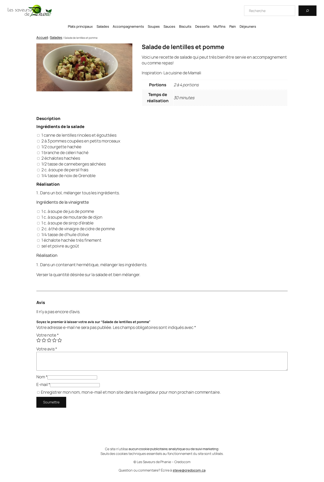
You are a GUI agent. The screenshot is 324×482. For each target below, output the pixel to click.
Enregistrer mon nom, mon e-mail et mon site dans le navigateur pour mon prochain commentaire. (131, 392)
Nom (41, 377)
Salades (56, 37)
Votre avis (46, 349)
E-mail (43, 384)
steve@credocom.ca (189, 470)
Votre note (47, 335)
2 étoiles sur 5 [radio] (44, 340)
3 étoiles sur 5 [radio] (49, 340)
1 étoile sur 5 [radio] (38, 340)
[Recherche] (307, 10)
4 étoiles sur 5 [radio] (54, 340)
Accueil (42, 37)
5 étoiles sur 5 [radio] (59, 340)
